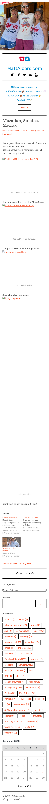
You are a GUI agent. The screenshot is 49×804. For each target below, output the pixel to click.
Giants (9, 665)
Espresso (26, 653)
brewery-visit (12, 642)
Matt (4, 131)
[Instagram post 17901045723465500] (24, 26)
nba (32, 670)
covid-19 (10, 653)
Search (6, 597)
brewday (10, 636)
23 (43, 771)
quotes (26, 699)
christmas (24, 648)
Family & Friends (38, 131)
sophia (39, 710)
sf (7, 704)
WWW (29, 727)
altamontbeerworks (15, 625)
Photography (8, 134)
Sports (9, 716)
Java (8, 670)
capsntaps (32, 642)
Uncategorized (13, 721)
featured (36, 659)
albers (23, 619)
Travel (37, 716)
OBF (8, 676)
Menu (23, 107)
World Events (12, 727)
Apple (35, 625)
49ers (9, 619)
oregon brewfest (14, 682)
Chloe (8, 648)
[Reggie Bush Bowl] (12, 525)
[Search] (41, 603)
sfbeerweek (21, 704)
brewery (26, 636)
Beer (39, 631)
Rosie (39, 699)
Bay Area (22, 631)
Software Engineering (17, 710)
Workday (32, 721)
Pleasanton (33, 687)
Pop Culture (27, 693)
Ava (7, 631)
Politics (9, 693)
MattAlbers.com (24, 68)
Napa (21, 670)
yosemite (10, 733)
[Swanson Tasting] (33, 524)
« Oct (21, 786)
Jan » (28, 786)
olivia (20, 676)
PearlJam (34, 682)
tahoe (23, 716)
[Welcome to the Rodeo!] (11, 542)
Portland (10, 699)
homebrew (25, 665)
